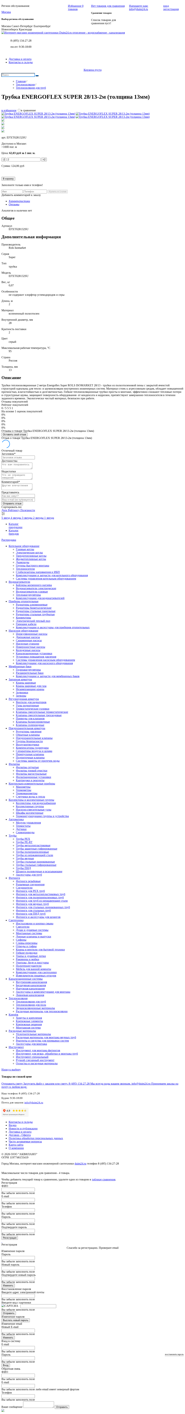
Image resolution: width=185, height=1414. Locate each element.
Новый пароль (10, 1264)
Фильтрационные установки (33, 777)
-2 (4, 159)
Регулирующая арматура (24, 698)
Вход (5, 1365)
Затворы (21, 695)
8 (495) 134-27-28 (20, 40)
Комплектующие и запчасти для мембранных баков (47, 676)
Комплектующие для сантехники (36, 972)
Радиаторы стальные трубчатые (35, 614)
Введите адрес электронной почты (22, 1292)
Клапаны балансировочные (33, 721)
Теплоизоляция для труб (31, 1001)
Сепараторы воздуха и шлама (34, 751)
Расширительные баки (30, 672)
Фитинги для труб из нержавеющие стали (42, 900)
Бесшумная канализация (31, 985)
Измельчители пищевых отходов (36, 975)
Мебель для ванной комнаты (33, 969)
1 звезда (49, 517)
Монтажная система (28, 1027)
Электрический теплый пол (33, 620)
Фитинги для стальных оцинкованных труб (43, 907)
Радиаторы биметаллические (33, 607)
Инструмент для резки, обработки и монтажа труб (47, 1053)
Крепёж (13, 1014)
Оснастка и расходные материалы (37, 1063)
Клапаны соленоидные (30, 725)
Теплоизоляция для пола (31, 1004)
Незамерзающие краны (30, 689)
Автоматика (16, 819)
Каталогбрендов (14, 532)
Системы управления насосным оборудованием (45, 659)
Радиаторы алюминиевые (32, 604)
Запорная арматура (20, 679)
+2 (44, 159)
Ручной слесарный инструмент (35, 1060)
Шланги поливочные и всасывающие (39, 871)
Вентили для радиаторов (31, 702)
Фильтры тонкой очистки (31, 770)
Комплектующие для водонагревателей (40, 598)
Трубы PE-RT (24, 842)
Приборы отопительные (23, 601)
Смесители (22, 926)
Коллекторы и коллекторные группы (31, 799)
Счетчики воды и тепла (30, 796)
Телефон (6, 1206)
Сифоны (21, 939)
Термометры (23, 790)
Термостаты (23, 825)
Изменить (8, 1285)
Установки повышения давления (36, 656)
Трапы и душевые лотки (31, 956)
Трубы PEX (23, 838)
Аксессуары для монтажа (31, 1043)
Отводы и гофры (26, 946)
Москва (6, 12)
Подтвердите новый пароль (18, 1274)
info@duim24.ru (33, 1102)
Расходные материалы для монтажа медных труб (46, 1037)
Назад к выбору (11, 1069)
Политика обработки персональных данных (36, 1138)
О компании (16, 1148)
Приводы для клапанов (30, 718)
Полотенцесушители (29, 965)
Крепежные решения (29, 1024)
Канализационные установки (34, 653)
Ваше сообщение (11, 1406)
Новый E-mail (9, 1326)
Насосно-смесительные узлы (33, 809)
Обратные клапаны (28, 734)
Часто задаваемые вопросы (25, 1141)
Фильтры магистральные (31, 773)
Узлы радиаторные (27, 705)
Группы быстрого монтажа (32, 565)
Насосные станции (27, 643)
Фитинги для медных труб (32, 903)
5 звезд (6, 517)
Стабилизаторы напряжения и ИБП (38, 572)
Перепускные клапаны (30, 754)
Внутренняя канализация (31, 982)
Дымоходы (22, 562)
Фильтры (14, 764)
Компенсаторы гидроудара (32, 747)
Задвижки (22, 692)
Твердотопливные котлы (31, 555)
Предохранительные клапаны (34, 738)
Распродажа (8, 539)
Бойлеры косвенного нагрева (34, 585)
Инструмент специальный (32, 1056)
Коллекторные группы (30, 806)
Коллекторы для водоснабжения (36, 803)
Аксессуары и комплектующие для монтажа (43, 991)
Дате (4, 510)
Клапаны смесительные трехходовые (39, 715)
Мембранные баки (20, 666)
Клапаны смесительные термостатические (42, 712)
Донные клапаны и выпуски (33, 936)
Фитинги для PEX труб (30, 890)
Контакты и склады (21, 62)
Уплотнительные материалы (33, 1034)
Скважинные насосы (29, 640)
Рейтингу (14, 510)
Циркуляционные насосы (31, 633)
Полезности (27, 510)
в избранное (8, 110)
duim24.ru (80, 1163)
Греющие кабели (26, 624)
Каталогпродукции (15, 525)
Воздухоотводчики (27, 744)
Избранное (75, 7)
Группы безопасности (29, 741)
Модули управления (28, 822)
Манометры (23, 786)
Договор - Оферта (20, 1135)
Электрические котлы (29, 552)
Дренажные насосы (28, 637)
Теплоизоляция (18, 998)
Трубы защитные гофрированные (36, 848)
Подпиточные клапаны (30, 757)
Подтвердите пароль (14, 1227)
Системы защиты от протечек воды (38, 760)
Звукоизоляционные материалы (35, 1008)
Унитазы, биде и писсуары (32, 962)
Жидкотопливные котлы (31, 559)
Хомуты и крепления (29, 1017)
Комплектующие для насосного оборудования (44, 663)
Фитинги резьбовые (28, 881)
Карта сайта (16, 1144)
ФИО (4, 1185)
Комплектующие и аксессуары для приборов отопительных (53, 627)
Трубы (13, 835)
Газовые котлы (25, 549)
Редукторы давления (28, 731)
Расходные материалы (22, 1030)
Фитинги (14, 877)
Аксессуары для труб (29, 874)
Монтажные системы (29, 933)
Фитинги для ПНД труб (31, 913)
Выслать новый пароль (15, 1320)
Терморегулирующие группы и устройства (42, 816)
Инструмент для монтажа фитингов (38, 1050)
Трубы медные (25, 858)
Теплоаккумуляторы (28, 594)
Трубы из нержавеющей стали (34, 855)
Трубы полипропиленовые (32, 851)
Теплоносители (25, 568)
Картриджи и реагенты (30, 780)
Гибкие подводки (26, 952)
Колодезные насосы (28, 650)
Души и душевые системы (32, 930)
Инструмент (16, 1047)
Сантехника (16, 920)
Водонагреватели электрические (36, 588)
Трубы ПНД (23, 868)
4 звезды (16, 517)
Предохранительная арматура (27, 728)
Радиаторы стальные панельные (35, 611)
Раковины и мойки (27, 959)
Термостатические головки (32, 708)
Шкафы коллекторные (29, 812)
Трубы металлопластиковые (33, 845)
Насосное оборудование (23, 630)
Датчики (21, 829)
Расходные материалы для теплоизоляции (42, 1011)
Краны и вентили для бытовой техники (40, 949)
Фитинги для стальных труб (33, 910)
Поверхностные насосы (30, 646)
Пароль (5, 1216)
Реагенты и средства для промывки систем (42, 1040)
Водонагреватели (19, 581)
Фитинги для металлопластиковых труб (40, 894)
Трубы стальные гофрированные (36, 864)
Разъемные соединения (30, 884)
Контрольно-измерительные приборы (32, 783)
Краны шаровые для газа (31, 685)
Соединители (24, 887)
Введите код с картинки (16, 1302)
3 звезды (27, 517)
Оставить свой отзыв (14, 434)
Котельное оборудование (24, 546)
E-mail (5, 1196)
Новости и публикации (23, 1128)
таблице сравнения (103, 1179)
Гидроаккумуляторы (28, 669)
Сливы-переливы (26, 943)
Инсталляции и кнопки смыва (34, 923)
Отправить (8, 1313)
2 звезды (38, 517)
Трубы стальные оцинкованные (35, 861)
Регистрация (9, 1237)
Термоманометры (26, 793)
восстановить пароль (174, 1354)
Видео (12, 1125)
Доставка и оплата (20, 59)
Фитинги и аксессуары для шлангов (38, 917)
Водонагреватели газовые (32, 591)
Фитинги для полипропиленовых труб (40, 897)
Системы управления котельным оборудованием (46, 578)
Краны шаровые (26, 682)
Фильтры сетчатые (27, 767)
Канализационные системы (26, 978)
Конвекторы (23, 617)
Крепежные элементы (29, 1021)
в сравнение (28, 110)
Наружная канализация (30, 988)
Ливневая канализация (30, 995)
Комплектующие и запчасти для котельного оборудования (52, 575)
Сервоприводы (25, 832)
